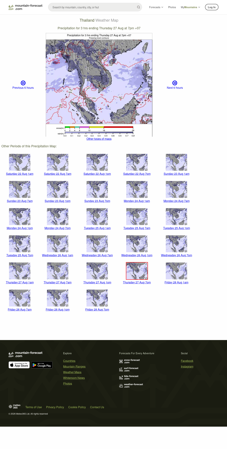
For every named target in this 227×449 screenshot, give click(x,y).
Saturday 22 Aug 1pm (97, 174)
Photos (172, 7)
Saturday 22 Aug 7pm (137, 174)
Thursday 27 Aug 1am (20, 282)
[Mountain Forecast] (25, 7)
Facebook (187, 361)
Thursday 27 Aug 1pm (97, 282)
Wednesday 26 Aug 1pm (136, 255)
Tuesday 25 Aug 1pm (176, 228)
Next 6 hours (175, 88)
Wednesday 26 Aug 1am (57, 255)
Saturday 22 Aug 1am (19, 174)
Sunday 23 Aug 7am (20, 201)
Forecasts (154, 7)
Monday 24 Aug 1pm (20, 228)
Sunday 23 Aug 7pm (97, 201)
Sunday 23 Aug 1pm (57, 201)
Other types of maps (99, 139)
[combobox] (95, 7)
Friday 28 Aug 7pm (97, 309)
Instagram (187, 366)
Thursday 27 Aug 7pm (137, 282)
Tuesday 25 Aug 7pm (19, 255)
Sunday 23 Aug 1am (176, 174)
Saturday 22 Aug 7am (57, 174)
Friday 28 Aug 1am (176, 282)
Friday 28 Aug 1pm (58, 309)
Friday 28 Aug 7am (20, 309)
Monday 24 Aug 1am (137, 201)
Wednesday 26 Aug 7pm (176, 255)
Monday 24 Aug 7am (177, 201)
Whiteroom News (74, 378)
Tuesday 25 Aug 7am (136, 228)
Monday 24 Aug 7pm (58, 228)
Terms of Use (33, 407)
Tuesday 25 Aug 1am (97, 228)
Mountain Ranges (74, 366)
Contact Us (97, 407)
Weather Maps (72, 372)
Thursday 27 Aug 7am (57, 282)
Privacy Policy (55, 407)
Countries (69, 361)
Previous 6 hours (23, 88)
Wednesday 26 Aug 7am (97, 255)
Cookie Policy (77, 407)
